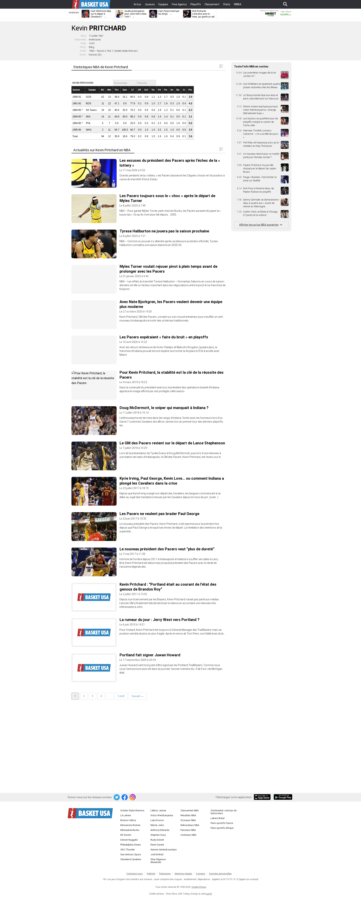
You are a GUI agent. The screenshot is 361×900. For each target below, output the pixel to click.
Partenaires (165, 873)
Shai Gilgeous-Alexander (158, 861)
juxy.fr (209, 893)
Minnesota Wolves (130, 825)
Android (282, 797)
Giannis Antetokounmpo (163, 849)
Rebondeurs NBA (189, 825)
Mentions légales (183, 873)
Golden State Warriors (132, 810)
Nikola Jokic (157, 825)
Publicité (151, 873)
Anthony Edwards (159, 830)
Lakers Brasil (217, 818)
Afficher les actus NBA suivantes (259, 224)
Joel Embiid (156, 854)
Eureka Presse (199, 887)
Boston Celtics (128, 820)
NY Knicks (125, 834)
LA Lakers (125, 815)
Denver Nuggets (129, 839)
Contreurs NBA (188, 834)
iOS (262, 797)
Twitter (117, 797)
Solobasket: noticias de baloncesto (224, 812)
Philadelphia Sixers (130, 844)
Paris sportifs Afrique (222, 828)
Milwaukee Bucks (129, 830)
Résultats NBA (188, 815)
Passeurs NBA (188, 830)
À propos (200, 873)
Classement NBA (189, 810)
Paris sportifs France (222, 823)
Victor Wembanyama (161, 815)
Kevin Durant (157, 844)
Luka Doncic (157, 820)
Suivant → (138, 696)
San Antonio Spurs (130, 854)
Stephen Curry (158, 834)
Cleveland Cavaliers (130, 859)
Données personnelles (220, 873)
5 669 (121, 696)
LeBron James (158, 810)
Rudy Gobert (157, 839)
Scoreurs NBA (188, 820)
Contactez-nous (134, 873)
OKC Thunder (127, 849)
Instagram (132, 797)
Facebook (124, 797)
